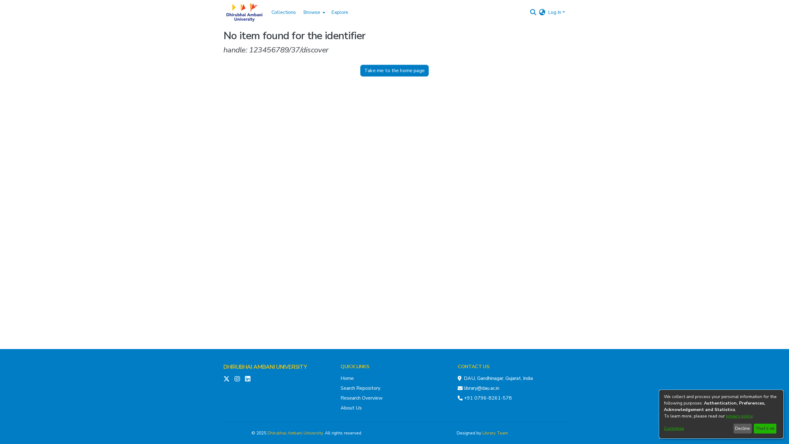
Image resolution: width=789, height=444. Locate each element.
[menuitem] (313, 12)
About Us (351, 408)
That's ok (765, 428)
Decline (742, 428)
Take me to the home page (394, 70)
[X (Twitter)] (226, 379)
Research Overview (361, 398)
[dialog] (721, 414)
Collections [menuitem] (284, 12)
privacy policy (739, 416)
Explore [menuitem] (339, 12)
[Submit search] (533, 12)
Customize (674, 428)
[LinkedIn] (248, 379)
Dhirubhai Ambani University (295, 433)
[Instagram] (237, 379)
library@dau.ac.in (481, 388)
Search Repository (360, 388)
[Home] (244, 12)
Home (347, 378)
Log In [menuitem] (554, 12)
